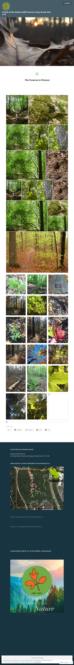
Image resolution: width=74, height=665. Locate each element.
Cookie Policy (37, 662)
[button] (17, 110)
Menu (68, 3)
